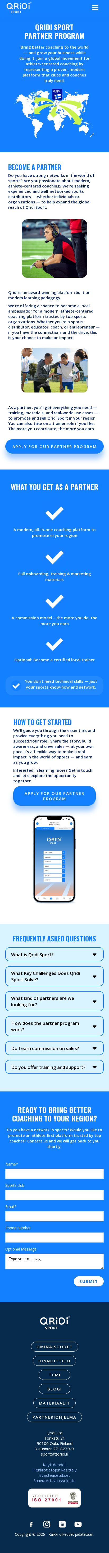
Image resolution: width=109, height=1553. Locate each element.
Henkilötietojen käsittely (55, 1470)
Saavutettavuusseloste (55, 1480)
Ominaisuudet (55, 1346)
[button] (95, 8)
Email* (11, 1206)
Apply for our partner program (54, 446)
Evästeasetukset (54, 1475)
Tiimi (55, 1374)
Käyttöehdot (54, 1464)
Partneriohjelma (54, 1417)
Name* (11, 1164)
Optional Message (21, 1249)
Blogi (54, 1389)
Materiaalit (54, 1403)
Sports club (14, 1185)
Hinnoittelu (54, 1360)
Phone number (18, 1227)
